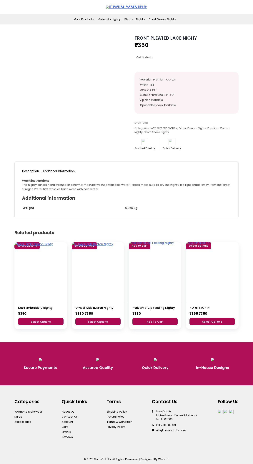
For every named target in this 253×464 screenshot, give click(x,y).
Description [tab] (30, 171)
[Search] (219, 7)
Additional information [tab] (58, 171)
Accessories (22, 422)
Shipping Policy (117, 411)
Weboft (163, 459)
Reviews (67, 437)
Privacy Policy (116, 427)
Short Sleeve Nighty (162, 19)
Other (182, 128)
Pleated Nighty (134, 19)
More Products (84, 19)
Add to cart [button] (155, 322)
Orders (66, 432)
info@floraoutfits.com (171, 430)
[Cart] (227, 7)
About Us (68, 411)
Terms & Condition (119, 422)
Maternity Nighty (109, 19)
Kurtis (18, 416)
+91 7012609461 (166, 425)
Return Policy (115, 416)
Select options (41, 322)
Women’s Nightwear (28, 411)
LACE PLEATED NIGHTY (163, 128)
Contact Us (70, 416)
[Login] (211, 7)
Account (67, 422)
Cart (65, 427)
